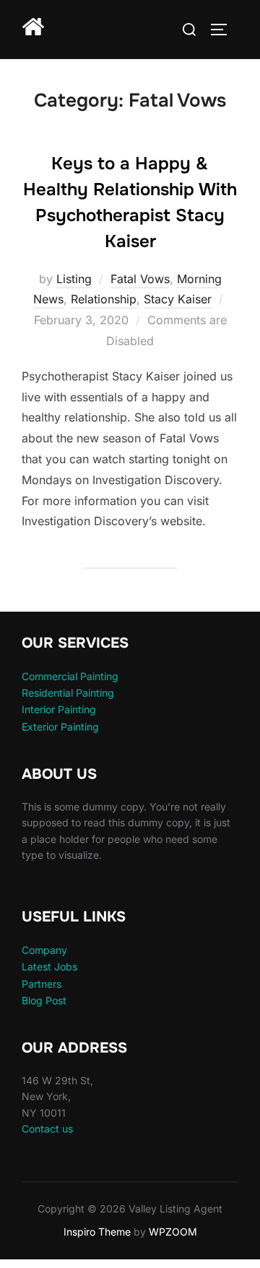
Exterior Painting (60, 726)
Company (44, 950)
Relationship (103, 299)
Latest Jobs (49, 966)
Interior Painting (59, 709)
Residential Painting (68, 693)
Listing (74, 279)
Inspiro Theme (97, 1231)
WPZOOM (173, 1231)
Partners (41, 984)
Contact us (47, 1128)
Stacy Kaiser (178, 299)
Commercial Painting (70, 676)
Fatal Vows (140, 279)
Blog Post (44, 1000)
